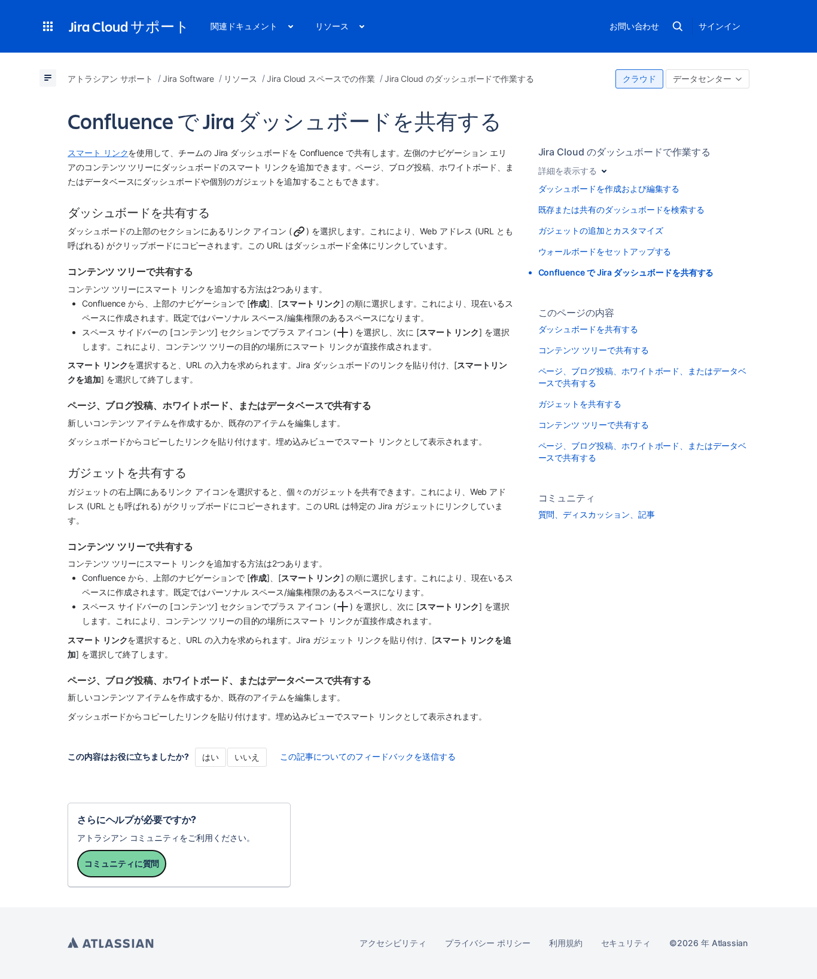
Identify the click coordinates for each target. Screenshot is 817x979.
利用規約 (566, 943)
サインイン (719, 26)
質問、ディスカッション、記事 (596, 514)
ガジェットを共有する (579, 404)
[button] (48, 26)
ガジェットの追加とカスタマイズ (600, 230)
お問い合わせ (634, 26)
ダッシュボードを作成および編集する (609, 188)
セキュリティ (626, 943)
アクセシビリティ (392, 943)
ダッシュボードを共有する (588, 329)
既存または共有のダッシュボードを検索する (621, 209)
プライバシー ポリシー (488, 943)
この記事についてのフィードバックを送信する (368, 756)
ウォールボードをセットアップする (605, 251)
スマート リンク (98, 153)
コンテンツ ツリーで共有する (593, 350)
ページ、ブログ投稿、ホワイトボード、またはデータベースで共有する (642, 377)
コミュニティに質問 (121, 863)
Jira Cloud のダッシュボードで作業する (624, 152)
